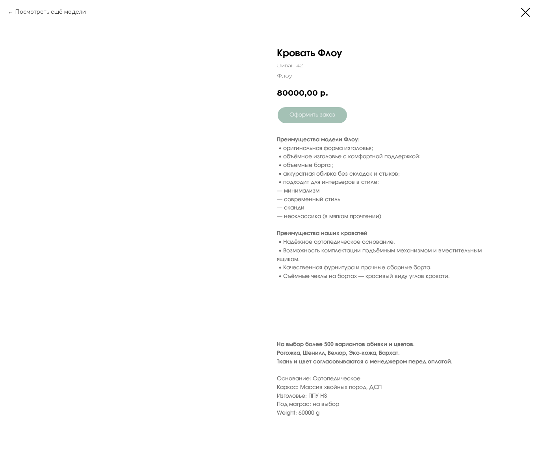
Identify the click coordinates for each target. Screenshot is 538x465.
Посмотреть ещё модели (50, 11)
